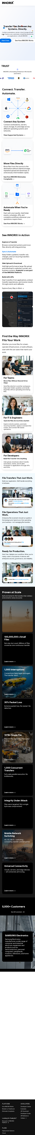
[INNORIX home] (8, 3)
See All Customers (16, 912)
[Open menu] (3, 3)
